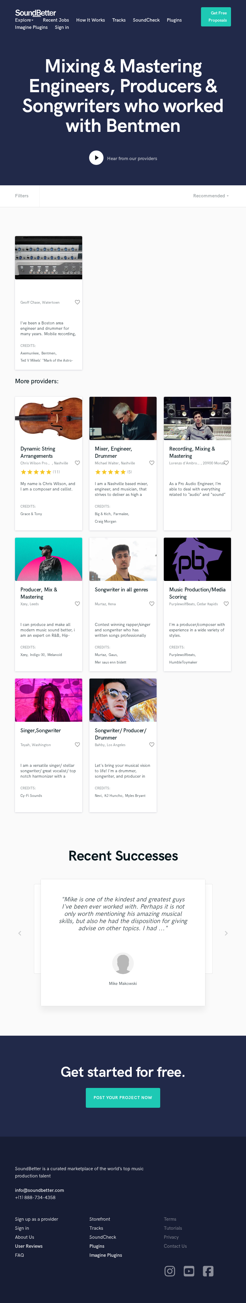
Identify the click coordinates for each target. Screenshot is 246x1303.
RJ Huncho (113, 796)
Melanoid (54, 655)
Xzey (23, 655)
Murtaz (100, 655)
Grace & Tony (31, 514)
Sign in (62, 27)
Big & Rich (103, 514)
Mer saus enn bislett (110, 662)
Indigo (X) (37, 655)
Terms (170, 1219)
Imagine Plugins (31, 27)
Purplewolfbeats (182, 655)
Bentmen (48, 353)
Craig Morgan (105, 521)
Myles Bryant (135, 796)
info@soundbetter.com (39, 1190)
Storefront (99, 1219)
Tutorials (173, 1228)
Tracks (119, 20)
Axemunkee (29, 353)
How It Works (90, 20)
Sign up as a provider (36, 1219)
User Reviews (29, 1246)
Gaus (113, 655)
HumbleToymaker (183, 662)
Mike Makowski (123, 983)
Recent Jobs (56, 20)
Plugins (174, 20)
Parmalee (120, 514)
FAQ (19, 1255)
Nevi (98, 796)
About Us (24, 1237)
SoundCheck (146, 20)
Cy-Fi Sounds (31, 796)
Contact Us (175, 1246)
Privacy (171, 1237)
